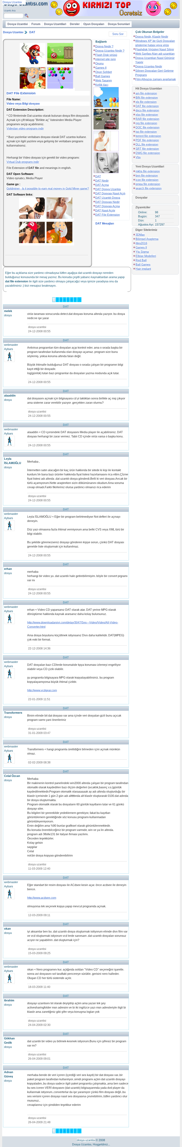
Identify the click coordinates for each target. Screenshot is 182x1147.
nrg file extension (146, 123)
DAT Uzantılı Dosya (107, 197)
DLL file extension (147, 144)
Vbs (138, 157)
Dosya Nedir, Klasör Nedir (151, 36)
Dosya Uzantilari (55, 24)
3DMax (140, 234)
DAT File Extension (107, 214)
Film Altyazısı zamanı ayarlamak (155, 79)
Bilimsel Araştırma (147, 238)
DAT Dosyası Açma (107, 206)
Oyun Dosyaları (93, 24)
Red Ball (141, 260)
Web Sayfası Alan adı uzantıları (155, 53)
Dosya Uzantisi (17, 24)
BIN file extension (147, 97)
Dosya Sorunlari (119, 24)
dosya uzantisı (86, 1140)
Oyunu (99, 63)
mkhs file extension (148, 171)
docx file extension (147, 110)
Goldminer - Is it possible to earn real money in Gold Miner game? (48, 188)
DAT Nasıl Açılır (105, 210)
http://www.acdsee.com (41, 897)
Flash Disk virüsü (106, 54)
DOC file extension (147, 127)
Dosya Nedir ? (104, 46)
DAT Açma (102, 184)
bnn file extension (147, 175)
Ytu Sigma (142, 251)
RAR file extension (147, 118)
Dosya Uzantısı (13, 32)
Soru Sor (118, 34)
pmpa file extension (148, 184)
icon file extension (147, 179)
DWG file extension (148, 152)
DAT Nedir (102, 180)
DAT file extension (147, 106)
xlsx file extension (147, 114)
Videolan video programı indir (25, 128)
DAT (32, 32)
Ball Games (102, 76)
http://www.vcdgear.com (42, 690)
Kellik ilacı (101, 84)
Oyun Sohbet (103, 72)
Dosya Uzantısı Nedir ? (109, 50)
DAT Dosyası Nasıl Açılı (110, 193)
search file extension (149, 188)
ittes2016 (141, 243)
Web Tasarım (103, 80)
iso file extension (146, 131)
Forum (35, 24)
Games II (100, 67)
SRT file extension (147, 148)
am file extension (146, 93)
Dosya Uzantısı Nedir (148, 66)
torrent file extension (148, 135)
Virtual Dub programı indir (23, 161)
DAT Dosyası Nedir (107, 202)
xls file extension (146, 101)
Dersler (75, 24)
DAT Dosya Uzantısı (108, 189)
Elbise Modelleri (146, 255)
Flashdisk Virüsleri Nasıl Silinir (154, 49)
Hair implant (143, 268)
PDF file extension (147, 140)
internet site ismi (105, 59)
